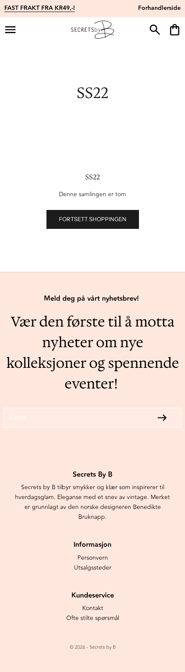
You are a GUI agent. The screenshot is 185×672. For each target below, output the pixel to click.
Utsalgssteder (92, 567)
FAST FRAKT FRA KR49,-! (39, 8)
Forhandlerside (159, 8)
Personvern (92, 557)
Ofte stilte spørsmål (92, 618)
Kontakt (92, 608)
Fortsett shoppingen (92, 219)
